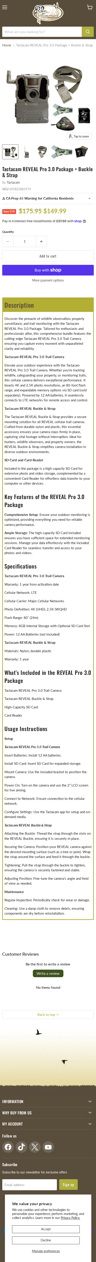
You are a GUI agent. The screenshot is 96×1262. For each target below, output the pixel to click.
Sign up (68, 1184)
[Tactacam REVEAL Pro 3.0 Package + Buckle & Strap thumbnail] (10, 152)
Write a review (48, 973)
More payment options (48, 280)
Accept (46, 1229)
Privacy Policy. (70, 1218)
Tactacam (13, 182)
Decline (46, 1240)
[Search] (88, 32)
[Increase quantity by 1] (41, 241)
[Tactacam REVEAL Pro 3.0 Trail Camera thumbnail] (26, 152)
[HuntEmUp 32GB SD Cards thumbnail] (81, 152)
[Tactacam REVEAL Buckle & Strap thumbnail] (42, 152)
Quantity (8, 232)
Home (6, 45)
